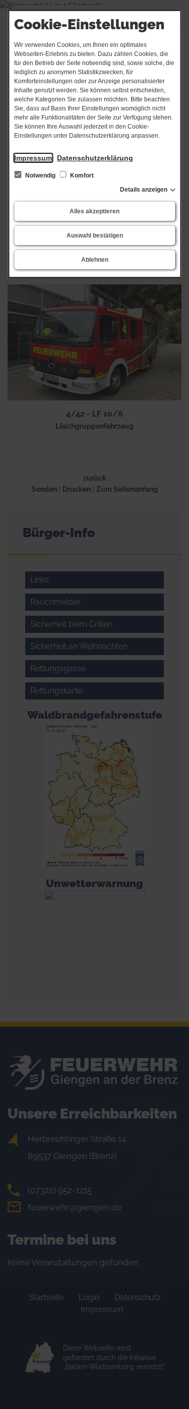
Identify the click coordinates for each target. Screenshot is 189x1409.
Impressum (33, 158)
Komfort (81, 175)
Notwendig (40, 175)
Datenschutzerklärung (95, 158)
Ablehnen (94, 259)
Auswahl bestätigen (95, 235)
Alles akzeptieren (94, 211)
